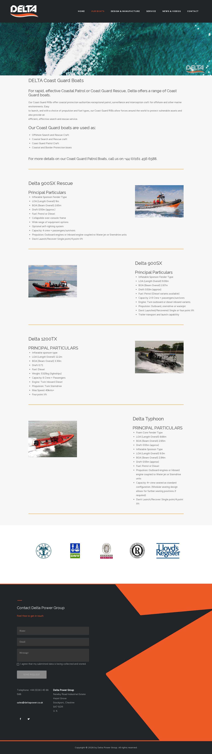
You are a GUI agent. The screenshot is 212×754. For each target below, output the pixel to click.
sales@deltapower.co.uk (30, 702)
